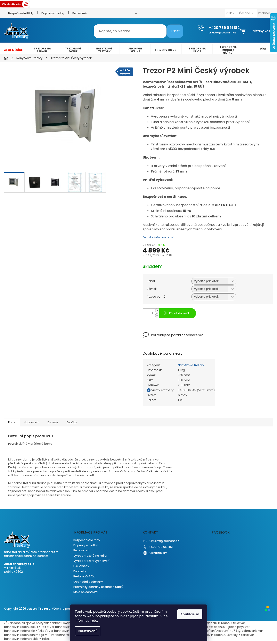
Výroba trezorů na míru (90, 556)
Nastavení (87, 631)
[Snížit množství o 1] (157, 315)
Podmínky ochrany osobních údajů (98, 587)
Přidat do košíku (180, 313)
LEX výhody (81, 566)
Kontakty (79, 571)
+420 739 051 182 (161, 547)
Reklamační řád (84, 576)
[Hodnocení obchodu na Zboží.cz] (15, 4)
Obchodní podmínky (88, 582)
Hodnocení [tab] (31, 422)
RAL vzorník (79, 13)
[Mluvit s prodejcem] (173, 338)
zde (94, 620)
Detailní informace (156, 237)
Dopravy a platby (52, 13)
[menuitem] (13, 50)
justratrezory (158, 553)
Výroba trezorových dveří (91, 561)
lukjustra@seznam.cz (164, 541)
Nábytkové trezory (191, 365)
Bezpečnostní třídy (20, 13)
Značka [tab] (71, 422)
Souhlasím (189, 614)
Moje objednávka (85, 592)
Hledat (175, 31)
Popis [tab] (12, 422)
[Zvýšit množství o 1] (157, 311)
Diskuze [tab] (53, 422)
